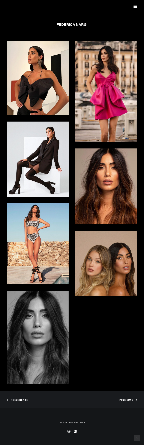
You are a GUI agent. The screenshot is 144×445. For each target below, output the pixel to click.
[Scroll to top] (137, 437)
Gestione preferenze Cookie (72, 422)
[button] (135, 6)
